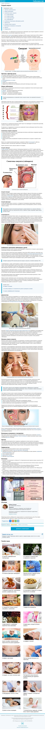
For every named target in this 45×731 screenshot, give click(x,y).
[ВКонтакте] (10, 521)
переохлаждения (10, 456)
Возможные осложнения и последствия (13, 25)
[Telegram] (18, 521)
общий (7, 330)
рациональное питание (7, 455)
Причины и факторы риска (10, 9)
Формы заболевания (9, 11)
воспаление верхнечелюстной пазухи (35, 253)
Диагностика (7, 22)
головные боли (10, 195)
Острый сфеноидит (10, 17)
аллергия (4, 81)
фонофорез (3, 429)
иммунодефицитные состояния (8, 80)
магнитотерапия (37, 429)
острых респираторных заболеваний (20, 450)
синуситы (10, 35)
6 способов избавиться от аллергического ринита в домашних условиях (18, 288)
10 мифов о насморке (7, 286)
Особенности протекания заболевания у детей (14, 21)
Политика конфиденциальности (22, 727)
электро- (38, 428)
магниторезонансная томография (16, 301)
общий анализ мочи (26, 330)
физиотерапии (33, 428)
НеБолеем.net (38, 1)
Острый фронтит (9, 19)
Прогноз (6, 27)
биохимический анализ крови (16, 330)
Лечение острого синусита (10, 24)
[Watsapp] (16, 521)
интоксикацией (31, 142)
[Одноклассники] (13, 521)
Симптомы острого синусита (10, 13)
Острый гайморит (10, 14)
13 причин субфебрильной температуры (11, 291)
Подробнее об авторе (13, 514)
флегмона (8, 437)
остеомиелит (24, 436)
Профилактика (8, 29)
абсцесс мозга (18, 436)
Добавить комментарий (22, 528)
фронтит (4, 91)
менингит (39, 434)
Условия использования (22, 725)
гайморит (4, 90)
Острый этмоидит (10, 16)
